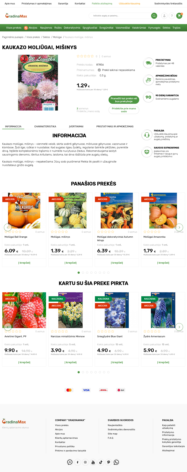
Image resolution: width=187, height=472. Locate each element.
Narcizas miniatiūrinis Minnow (68, 336)
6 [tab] (100, 273)
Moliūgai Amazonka (154, 236)
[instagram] (85, 462)
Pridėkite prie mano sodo (124, 110)
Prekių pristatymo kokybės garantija (171, 440)
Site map (112, 433)
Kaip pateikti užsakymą (168, 426)
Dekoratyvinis (72, 27)
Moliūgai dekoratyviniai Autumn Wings (115, 238)
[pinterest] (108, 462)
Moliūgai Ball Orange (16, 236)
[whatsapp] (116, 462)
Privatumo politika (65, 446)
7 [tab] (104, 273)
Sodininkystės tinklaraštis (168, 3)
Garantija (63, 3)
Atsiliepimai (168, 450)
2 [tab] (83, 273)
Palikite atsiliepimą (102, 3)
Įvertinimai (76, 126)
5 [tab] (96, 273)
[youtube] (93, 462)
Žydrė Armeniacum (154, 336)
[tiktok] (100, 462)
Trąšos (176, 27)
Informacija (13, 126)
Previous (8, 227)
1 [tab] (79, 273)
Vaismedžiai (123, 27)
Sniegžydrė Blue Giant (110, 336)
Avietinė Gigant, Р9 (15, 336)
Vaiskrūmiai (139, 27)
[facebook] (77, 462)
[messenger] (69, 462)
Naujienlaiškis (115, 425)
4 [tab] (91, 273)
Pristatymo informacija (168, 433)
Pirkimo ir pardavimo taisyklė (70, 450)
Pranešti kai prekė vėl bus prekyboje (124, 100)
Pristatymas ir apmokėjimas (37, 3)
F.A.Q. (111, 438)
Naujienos (46, 27)
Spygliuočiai (90, 27)
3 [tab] (87, 273)
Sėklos (166, 27)
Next (179, 227)
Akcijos (33, 27)
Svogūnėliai (106, 27)
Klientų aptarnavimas (66, 438)
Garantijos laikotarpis (173, 446)
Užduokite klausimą (129, 3)
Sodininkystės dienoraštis (121, 429)
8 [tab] (108, 273)
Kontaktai (80, 3)
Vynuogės (154, 27)
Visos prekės (13, 27)
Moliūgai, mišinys (60, 236)
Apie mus (10, 3)
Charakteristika (45, 126)
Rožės (58, 27)
